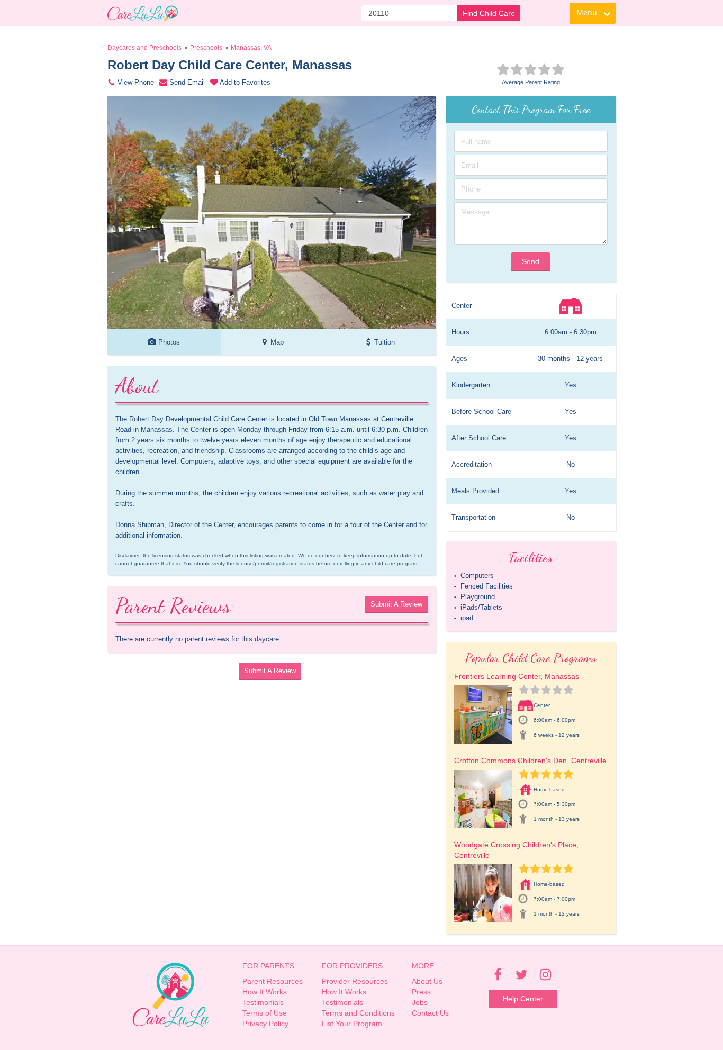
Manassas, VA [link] (251, 47)
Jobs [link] (420, 1002)
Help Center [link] (523, 998)
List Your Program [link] (352, 1023)
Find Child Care (489, 13)
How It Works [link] (264, 992)
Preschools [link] (206, 47)
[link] (142, 13)
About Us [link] (427, 981)
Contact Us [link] (430, 1013)
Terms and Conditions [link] (358, 1013)
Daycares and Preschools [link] (144, 47)
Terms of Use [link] (264, 1013)
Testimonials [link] (263, 1002)
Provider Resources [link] (355, 981)
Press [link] (421, 992)
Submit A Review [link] (396, 604)
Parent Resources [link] (272, 981)
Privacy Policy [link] (265, 1023)
